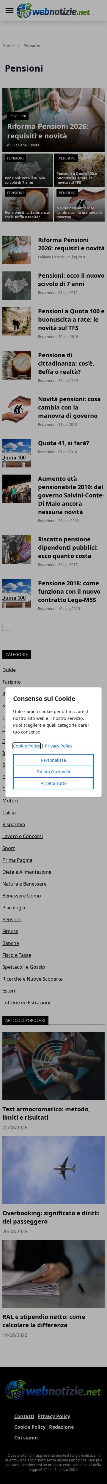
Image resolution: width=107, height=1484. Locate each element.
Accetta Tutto (54, 783)
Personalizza (53, 760)
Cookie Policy (26, 746)
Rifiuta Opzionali (53, 772)
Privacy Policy (58, 746)
